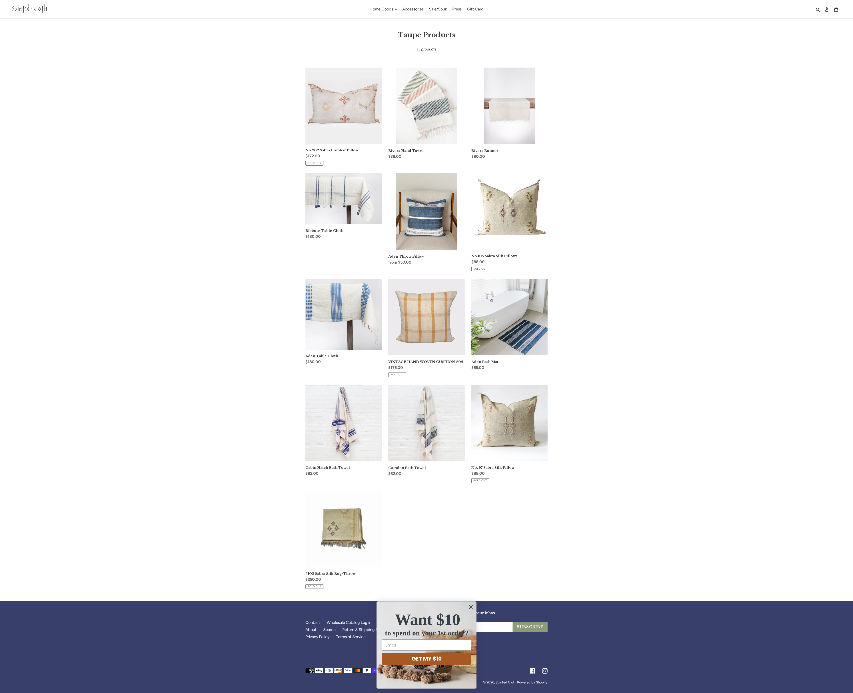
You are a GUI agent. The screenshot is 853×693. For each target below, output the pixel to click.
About (311, 629)
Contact (312, 622)
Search (329, 629)
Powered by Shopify (532, 682)
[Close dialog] (471, 607)
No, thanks (426, 673)
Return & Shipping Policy (364, 629)
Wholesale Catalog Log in (349, 622)
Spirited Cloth (506, 682)
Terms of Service (351, 636)
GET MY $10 (427, 658)
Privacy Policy (317, 636)
